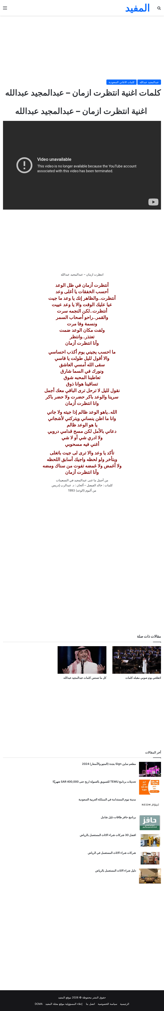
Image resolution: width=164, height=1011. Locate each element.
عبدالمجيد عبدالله (149, 82)
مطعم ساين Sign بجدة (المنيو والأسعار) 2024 (109, 763)
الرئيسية (124, 1003)
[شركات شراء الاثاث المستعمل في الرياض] (150, 858)
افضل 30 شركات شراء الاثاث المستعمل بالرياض (108, 835)
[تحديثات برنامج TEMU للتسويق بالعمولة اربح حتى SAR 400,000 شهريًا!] (150, 787)
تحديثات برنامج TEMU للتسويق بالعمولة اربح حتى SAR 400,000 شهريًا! (94, 781)
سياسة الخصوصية (107, 1003)
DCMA (39, 1003)
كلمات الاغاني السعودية (121, 82)
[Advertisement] (82, 48)
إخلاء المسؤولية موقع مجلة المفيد (63, 1003)
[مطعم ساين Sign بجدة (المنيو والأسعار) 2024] (150, 769)
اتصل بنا (90, 1003)
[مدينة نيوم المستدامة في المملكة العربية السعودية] (150, 804)
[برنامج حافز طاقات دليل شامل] (150, 822)
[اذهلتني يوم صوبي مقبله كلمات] (136, 660)
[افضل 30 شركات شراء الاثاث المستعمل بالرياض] (150, 840)
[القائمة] (5, 9)
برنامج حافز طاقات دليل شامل (118, 817)
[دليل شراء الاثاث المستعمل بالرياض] (150, 876)
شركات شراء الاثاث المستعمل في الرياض (112, 852)
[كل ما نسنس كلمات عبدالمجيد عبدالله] (82, 660)
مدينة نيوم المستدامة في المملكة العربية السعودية (107, 799)
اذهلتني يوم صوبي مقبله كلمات (143, 677)
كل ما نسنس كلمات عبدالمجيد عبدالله (84, 677)
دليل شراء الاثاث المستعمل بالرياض (115, 870)
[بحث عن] (159, 9)
